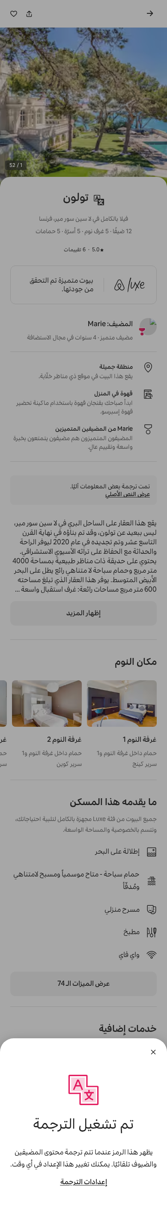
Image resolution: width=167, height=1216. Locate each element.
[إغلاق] (153, 1052)
